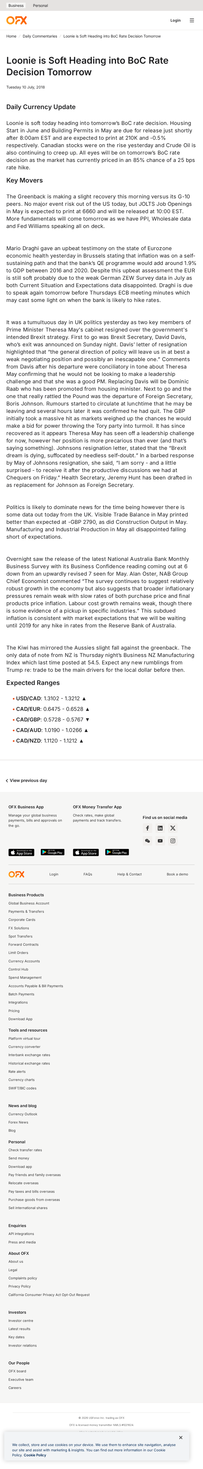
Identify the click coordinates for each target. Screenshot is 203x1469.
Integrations (18, 1002)
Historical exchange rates (29, 1063)
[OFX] (16, 20)
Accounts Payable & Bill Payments (35, 986)
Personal (40, 5)
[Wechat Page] (147, 841)
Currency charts (21, 1080)
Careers (14, 1388)
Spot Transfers (20, 936)
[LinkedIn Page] (160, 828)
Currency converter (24, 1047)
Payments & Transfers (26, 911)
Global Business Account (28, 903)
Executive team (20, 1380)
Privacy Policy (19, 1286)
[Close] (181, 1437)
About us (15, 1261)
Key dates (16, 1337)
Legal (12, 1270)
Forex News (18, 1122)
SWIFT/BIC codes (22, 1088)
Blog (12, 1130)
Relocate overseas (23, 1183)
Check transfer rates (25, 1150)
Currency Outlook (22, 1114)
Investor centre (20, 1321)
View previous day (28, 780)
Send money (18, 1158)
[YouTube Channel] (160, 841)
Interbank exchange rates (29, 1055)
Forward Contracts (23, 944)
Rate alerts (17, 1072)
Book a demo (177, 874)
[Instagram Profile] (173, 841)
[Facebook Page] (147, 828)
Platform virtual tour (24, 1039)
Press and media (22, 1242)
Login (175, 20)
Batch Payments (21, 994)
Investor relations (22, 1345)
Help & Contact (129, 874)
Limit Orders (18, 953)
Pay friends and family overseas (34, 1175)
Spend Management (24, 978)
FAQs (88, 874)
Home (11, 36)
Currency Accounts (24, 961)
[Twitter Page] (173, 828)
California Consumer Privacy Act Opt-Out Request (49, 1295)
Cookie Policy (35, 1455)
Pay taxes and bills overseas (31, 1191)
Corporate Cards (21, 920)
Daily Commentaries (40, 36)
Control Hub (18, 969)
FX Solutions (18, 928)
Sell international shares (28, 1208)
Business (16, 5)
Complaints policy (22, 1278)
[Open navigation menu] (192, 20)
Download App (20, 1019)
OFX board (17, 1371)
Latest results (19, 1329)
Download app (20, 1167)
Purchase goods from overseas (34, 1200)
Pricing (14, 1011)
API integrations (21, 1234)
